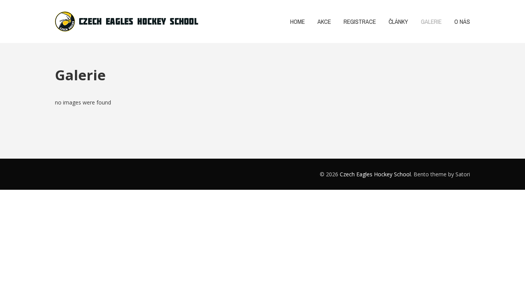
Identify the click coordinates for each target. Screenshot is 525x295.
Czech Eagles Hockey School (375, 174)
